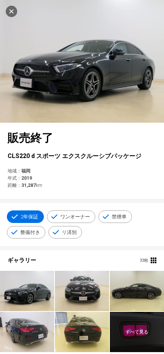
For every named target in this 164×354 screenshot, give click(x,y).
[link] (27, 291)
